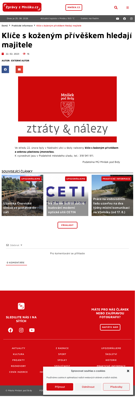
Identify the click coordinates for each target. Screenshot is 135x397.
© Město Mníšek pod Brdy (19, 390)
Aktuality (18, 348)
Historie (111, 360)
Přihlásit (67, 225)
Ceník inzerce (18, 372)
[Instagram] (131, 18)
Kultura (18, 354)
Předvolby (116, 386)
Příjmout (60, 386)
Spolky (62, 360)
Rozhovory (18, 366)
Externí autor (20, 60)
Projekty (18, 360)
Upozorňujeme (111, 348)
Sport (62, 354)
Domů (5, 25)
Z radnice (62, 348)
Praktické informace (22, 25)
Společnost (62, 366)
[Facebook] (124, 18)
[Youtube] (117, 18)
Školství (111, 354)
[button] (128, 371)
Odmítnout (88, 386)
